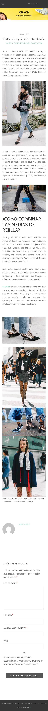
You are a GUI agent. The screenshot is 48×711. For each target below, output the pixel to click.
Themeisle (43, 703)
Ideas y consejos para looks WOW (24, 43)
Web (6, 641)
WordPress (19, 703)
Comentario (10, 583)
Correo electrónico (15, 628)
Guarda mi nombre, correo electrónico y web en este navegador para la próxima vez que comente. (23, 661)
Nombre (8, 615)
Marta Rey (24, 524)
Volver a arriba (23, 708)
